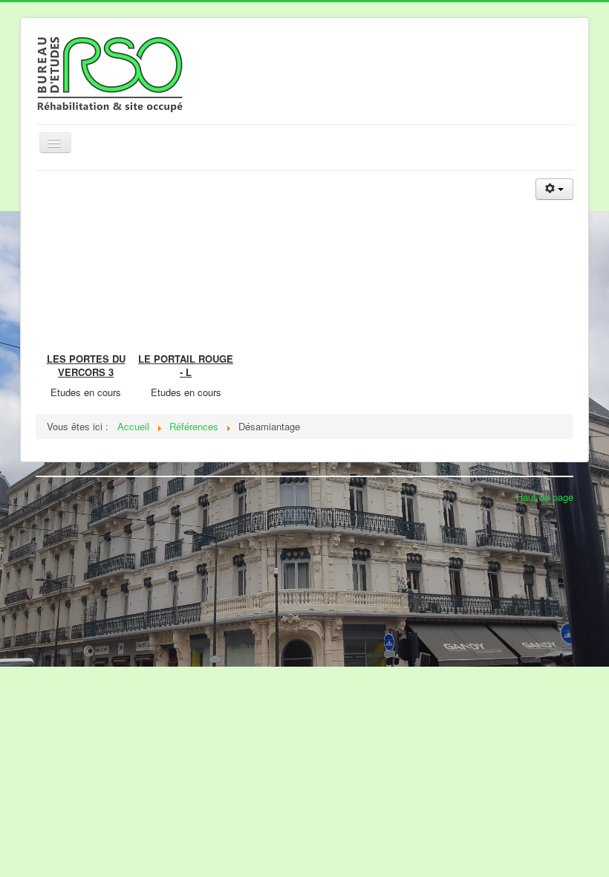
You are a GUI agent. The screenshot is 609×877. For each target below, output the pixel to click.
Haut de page (544, 497)
